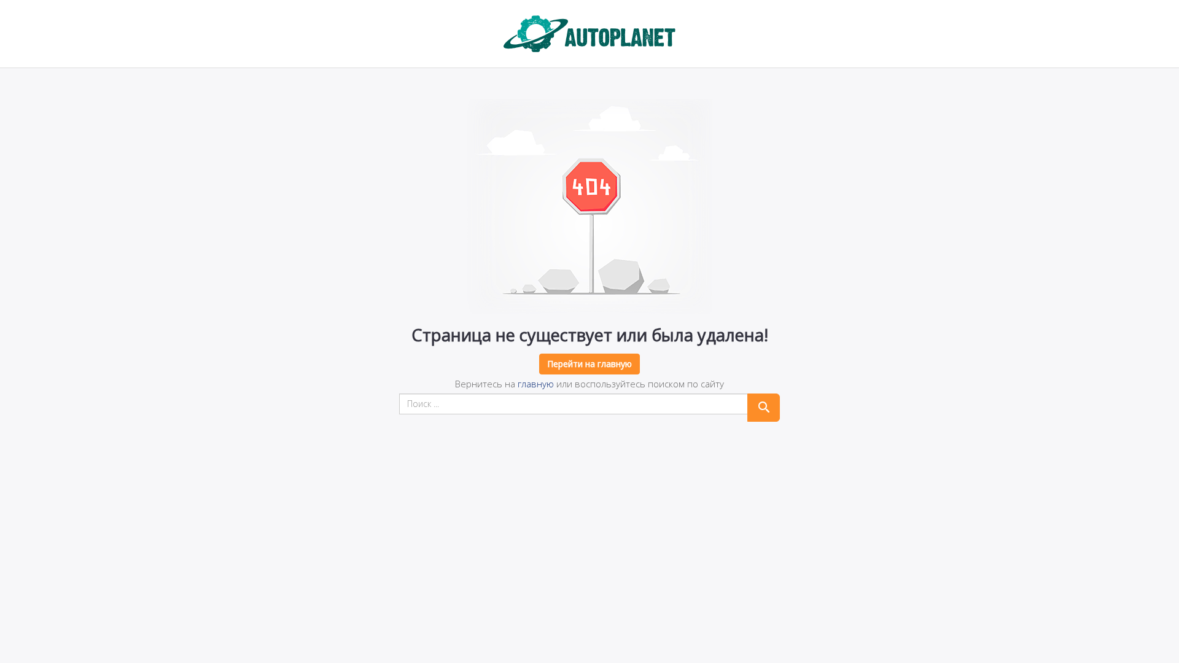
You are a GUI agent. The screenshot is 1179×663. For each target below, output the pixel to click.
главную (536, 384)
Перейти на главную (589, 364)
